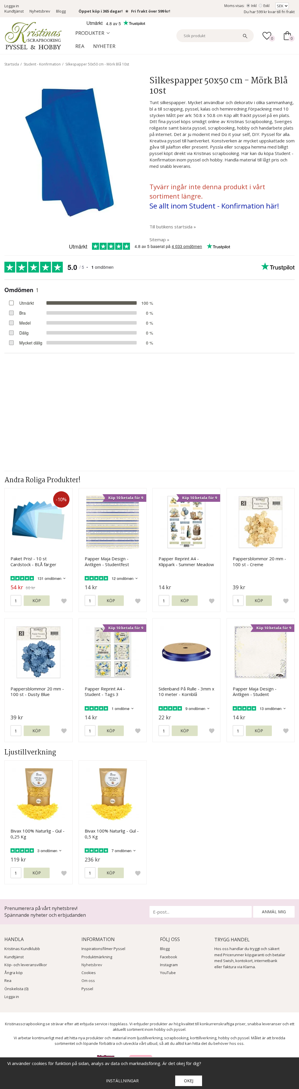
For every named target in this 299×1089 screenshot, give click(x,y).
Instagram (169, 964)
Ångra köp (13, 972)
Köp (36, 600)
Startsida (11, 64)
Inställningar (122, 1080)
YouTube (168, 972)
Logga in (11, 5)
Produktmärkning (96, 956)
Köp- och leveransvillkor (25, 964)
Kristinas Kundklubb (22, 948)
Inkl (254, 5)
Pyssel (87, 988)
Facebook (168, 956)
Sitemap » (159, 239)
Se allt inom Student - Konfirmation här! (214, 206)
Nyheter (104, 46)
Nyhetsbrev (39, 11)
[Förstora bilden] (69, 151)
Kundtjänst (14, 11)
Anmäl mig (274, 911)
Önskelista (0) (16, 988)
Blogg (61, 11)
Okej (188, 1080)
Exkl (266, 5)
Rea (79, 46)
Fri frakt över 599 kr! (150, 11)
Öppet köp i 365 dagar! (101, 11)
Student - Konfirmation (42, 64)
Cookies (88, 972)
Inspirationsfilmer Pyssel (103, 948)
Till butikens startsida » (173, 227)
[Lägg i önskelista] (64, 600)
